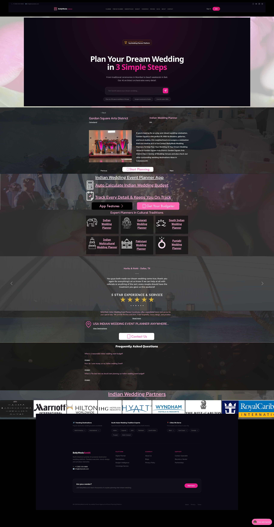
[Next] (262, 283)
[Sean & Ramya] (133, 305)
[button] (137, 169)
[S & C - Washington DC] (140, 305)
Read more (137, 318)
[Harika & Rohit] (135, 305)
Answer (87, 360)
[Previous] (11, 283)
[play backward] (2, 408)
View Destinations (100, 328)
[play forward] (271, 408)
